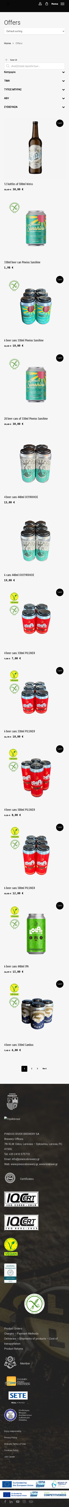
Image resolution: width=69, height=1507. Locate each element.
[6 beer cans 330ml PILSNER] (34, 695)
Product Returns (13, 1348)
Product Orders (13, 1328)
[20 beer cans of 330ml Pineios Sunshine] (34, 383)
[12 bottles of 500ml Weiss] (34, 148)
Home (7, 43)
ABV (6, 98)
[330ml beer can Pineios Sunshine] (34, 226)
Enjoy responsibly (12, 1431)
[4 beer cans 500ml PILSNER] (34, 774)
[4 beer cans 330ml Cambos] (34, 1009)
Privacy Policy (10, 1437)
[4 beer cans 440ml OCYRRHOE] (34, 461)
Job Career (9, 1456)
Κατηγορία (9, 72)
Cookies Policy (11, 1450)
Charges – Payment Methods (21, 1333)
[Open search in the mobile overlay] (34, 66)
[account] (40, 3)
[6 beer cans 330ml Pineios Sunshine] (34, 304)
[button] (57, 3)
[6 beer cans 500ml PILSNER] (34, 852)
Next (45, 1069)
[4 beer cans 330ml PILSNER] (34, 617)
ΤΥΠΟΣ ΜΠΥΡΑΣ (13, 89)
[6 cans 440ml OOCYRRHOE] (34, 539)
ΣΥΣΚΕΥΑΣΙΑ (11, 107)
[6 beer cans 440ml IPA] (34, 930)
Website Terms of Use (15, 1444)
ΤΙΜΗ (7, 80)
